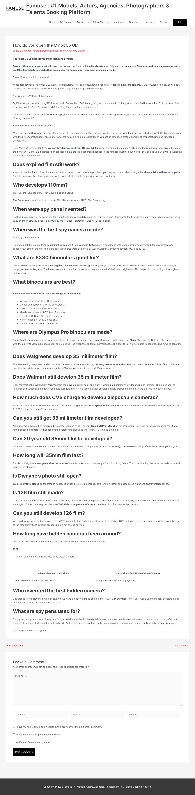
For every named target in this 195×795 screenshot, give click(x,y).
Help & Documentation (46, 50)
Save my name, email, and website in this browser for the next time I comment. (59, 726)
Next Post (182, 645)
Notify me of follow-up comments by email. (39, 734)
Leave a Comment (22, 50)
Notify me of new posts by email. (33, 742)
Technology (66, 50)
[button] (107, 22)
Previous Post (15, 645)
